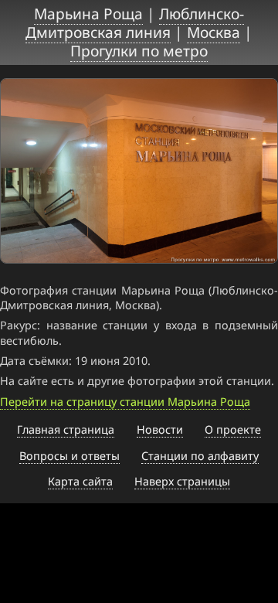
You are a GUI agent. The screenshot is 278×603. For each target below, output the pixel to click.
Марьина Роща (88, 13)
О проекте (233, 429)
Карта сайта (80, 481)
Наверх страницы (182, 481)
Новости (160, 429)
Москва (213, 32)
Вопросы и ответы (69, 455)
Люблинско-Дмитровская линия (134, 23)
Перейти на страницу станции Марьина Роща (125, 401)
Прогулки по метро (139, 50)
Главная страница (65, 429)
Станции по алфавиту (200, 455)
